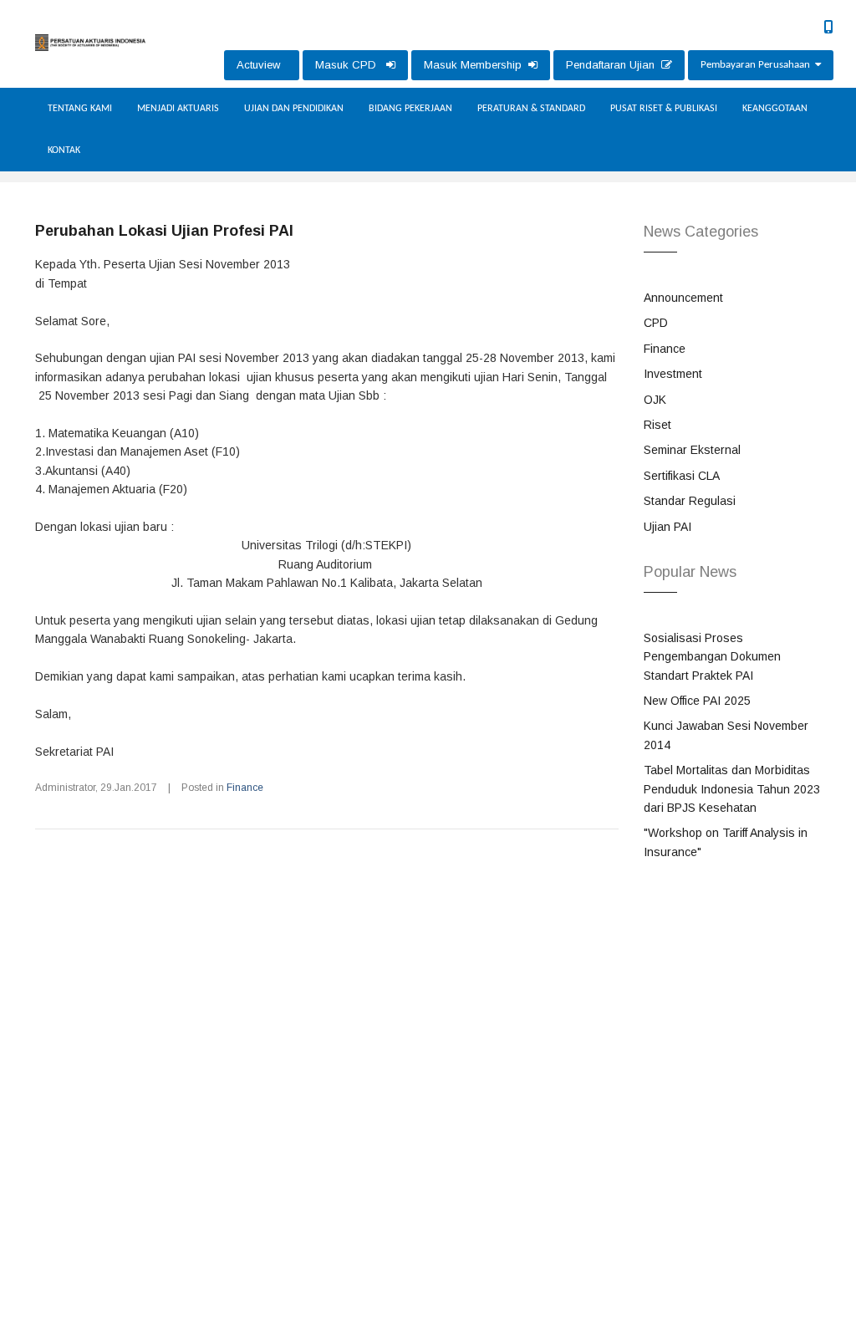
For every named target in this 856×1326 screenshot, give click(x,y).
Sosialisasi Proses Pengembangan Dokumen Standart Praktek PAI (712, 656)
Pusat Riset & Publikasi (663, 109)
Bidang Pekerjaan (410, 109)
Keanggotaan (775, 109)
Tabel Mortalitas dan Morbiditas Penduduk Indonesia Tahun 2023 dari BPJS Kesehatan (732, 788)
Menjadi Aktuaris (178, 109)
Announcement (683, 297)
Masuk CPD (350, 65)
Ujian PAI (667, 526)
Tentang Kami (80, 109)
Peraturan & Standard (531, 109)
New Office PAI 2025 (697, 700)
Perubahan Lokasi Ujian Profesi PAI (164, 230)
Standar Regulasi (690, 500)
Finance (245, 787)
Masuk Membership (476, 65)
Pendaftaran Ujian (613, 65)
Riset (657, 424)
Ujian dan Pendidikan (294, 109)
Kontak (64, 150)
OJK (655, 399)
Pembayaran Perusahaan (758, 64)
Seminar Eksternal (692, 449)
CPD (656, 322)
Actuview (262, 65)
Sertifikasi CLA (682, 475)
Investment (673, 373)
